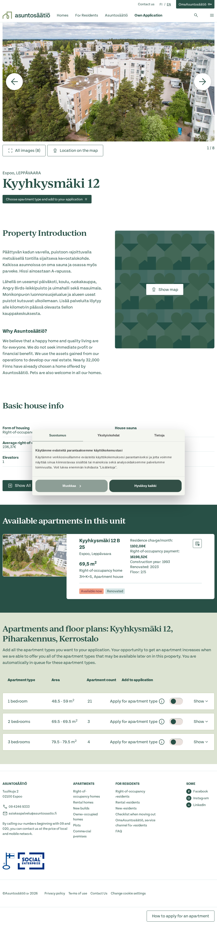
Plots (77, 825)
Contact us (146, 4)
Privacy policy (55, 893)
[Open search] (196, 15)
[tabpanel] (108, 81)
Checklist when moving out (135, 814)
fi (161, 4)
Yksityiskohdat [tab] (108, 435)
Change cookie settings (128, 893)
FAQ (118, 831)
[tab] (24, 150)
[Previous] (14, 81)
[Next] (202, 81)
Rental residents (127, 802)
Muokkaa (69, 486)
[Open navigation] (211, 15)
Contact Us (98, 893)
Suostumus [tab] (57, 435)
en (169, 4)
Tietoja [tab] (159, 435)
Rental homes (83, 802)
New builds (81, 808)
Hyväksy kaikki (145, 486)
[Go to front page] (26, 15)
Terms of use (77, 893)
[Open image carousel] (108, 81)
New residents (126, 808)
